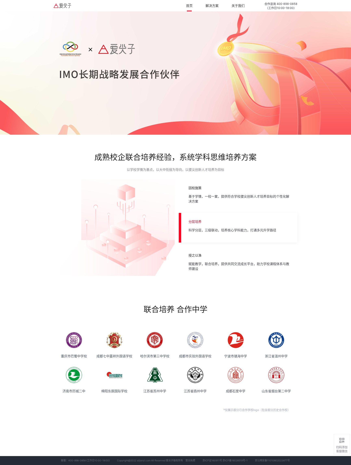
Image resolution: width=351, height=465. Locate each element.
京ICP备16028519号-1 (235, 460)
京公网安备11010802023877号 (272, 460)
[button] (238, 194)
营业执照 (190, 460)
